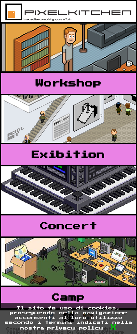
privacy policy (75, 328)
